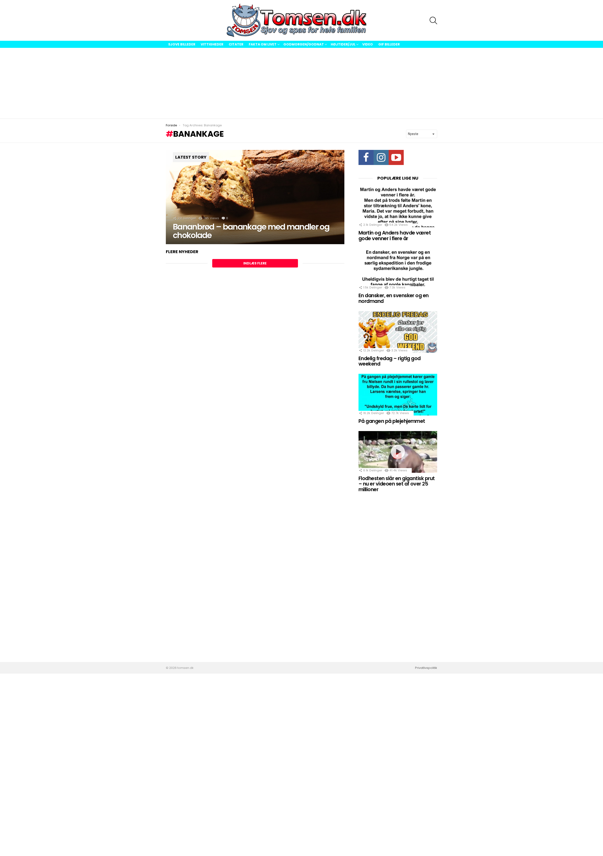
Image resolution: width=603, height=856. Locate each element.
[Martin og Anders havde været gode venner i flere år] (398, 206)
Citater (236, 44)
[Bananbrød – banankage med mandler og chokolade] (255, 197)
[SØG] (433, 20)
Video (367, 44)
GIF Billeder (389, 44)
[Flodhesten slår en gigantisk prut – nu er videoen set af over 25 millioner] (398, 452)
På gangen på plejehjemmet (392, 421)
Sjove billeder (181, 44)
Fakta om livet (263, 44)
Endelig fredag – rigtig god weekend (390, 361)
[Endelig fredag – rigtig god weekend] (398, 332)
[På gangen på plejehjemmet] (398, 395)
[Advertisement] (301, 83)
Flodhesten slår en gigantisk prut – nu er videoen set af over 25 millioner (397, 484)
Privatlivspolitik (426, 668)
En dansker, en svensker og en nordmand (394, 298)
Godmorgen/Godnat (303, 44)
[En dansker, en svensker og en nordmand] (398, 269)
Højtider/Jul (343, 44)
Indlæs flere (255, 263)
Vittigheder (212, 44)
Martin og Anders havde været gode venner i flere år (395, 235)
